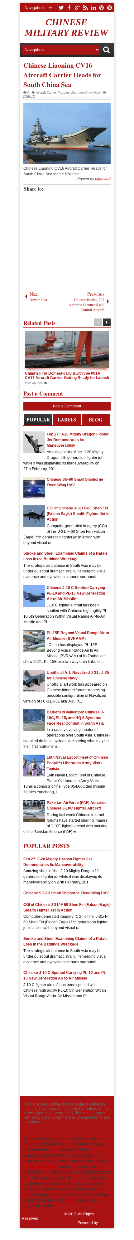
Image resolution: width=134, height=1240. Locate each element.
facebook (69, 7)
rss (85, 7)
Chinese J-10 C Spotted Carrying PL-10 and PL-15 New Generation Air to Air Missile (76, 593)
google (77, 7)
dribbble (102, 7)
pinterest (110, 7)
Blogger (105, 1223)
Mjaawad (103, 179)
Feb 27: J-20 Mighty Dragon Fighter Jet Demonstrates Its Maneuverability (78, 440)
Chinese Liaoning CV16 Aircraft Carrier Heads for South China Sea (62, 74)
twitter (61, 7)
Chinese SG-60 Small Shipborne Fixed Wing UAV (66, 893)
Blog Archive (95, 420)
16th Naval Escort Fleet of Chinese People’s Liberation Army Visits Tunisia (77, 763)
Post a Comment (67, 406)
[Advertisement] (70, 241)
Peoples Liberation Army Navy (79, 92)
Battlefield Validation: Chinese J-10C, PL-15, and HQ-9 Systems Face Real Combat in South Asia (75, 718)
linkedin (93, 7)
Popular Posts (38, 420)
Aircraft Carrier (46, 92)
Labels (67, 419)
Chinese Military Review (66, 27)
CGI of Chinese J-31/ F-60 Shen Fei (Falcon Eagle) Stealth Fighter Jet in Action (78, 514)
